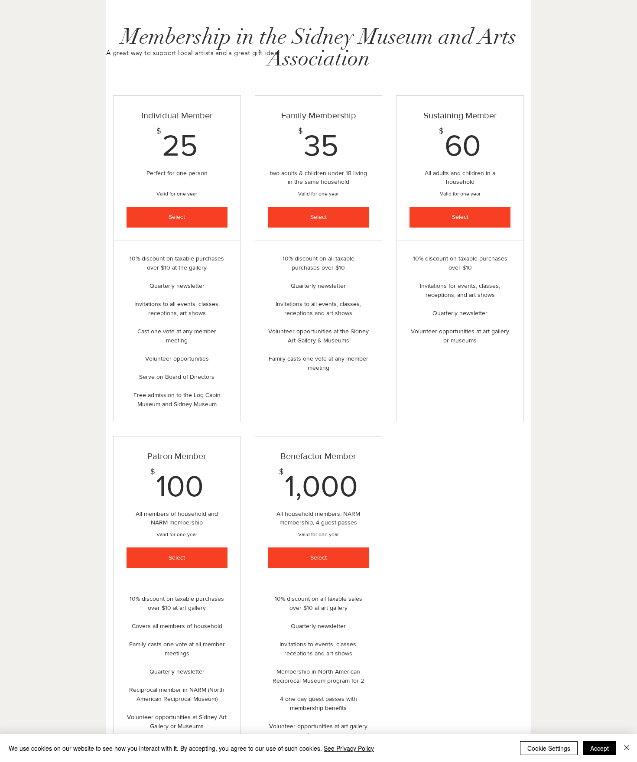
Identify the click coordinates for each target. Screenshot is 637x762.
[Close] (626, 748)
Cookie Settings (548, 748)
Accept (599, 748)
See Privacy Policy (349, 748)
